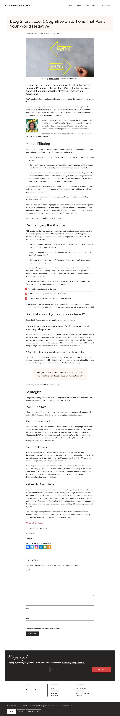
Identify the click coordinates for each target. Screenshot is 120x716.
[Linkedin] (41, 547)
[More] (49, 547)
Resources (54, 695)
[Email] (45, 547)
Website (27, 618)
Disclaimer (80, 691)
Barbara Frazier (18, 5)
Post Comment (32, 633)
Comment (28, 570)
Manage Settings (33, 711)
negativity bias (80, 357)
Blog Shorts (56, 34)
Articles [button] (95, 6)
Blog (87, 6)
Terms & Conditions (82, 693)
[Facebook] (28, 547)
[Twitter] (32, 547)
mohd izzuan (54, 79)
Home (71, 6)
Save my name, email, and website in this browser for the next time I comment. (43, 628)
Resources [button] (106, 6)
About (79, 6)
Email (27, 608)
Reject (21, 711)
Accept (12, 711)
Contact (79, 695)
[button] (114, 5)
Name (27, 599)
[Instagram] (36, 547)
